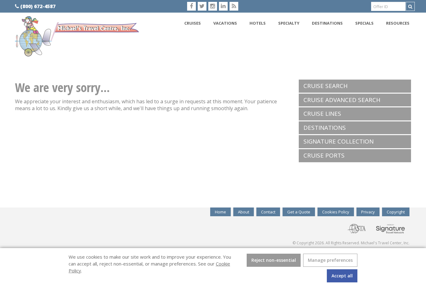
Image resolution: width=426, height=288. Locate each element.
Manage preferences (330, 260)
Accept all (342, 276)
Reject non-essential (273, 260)
